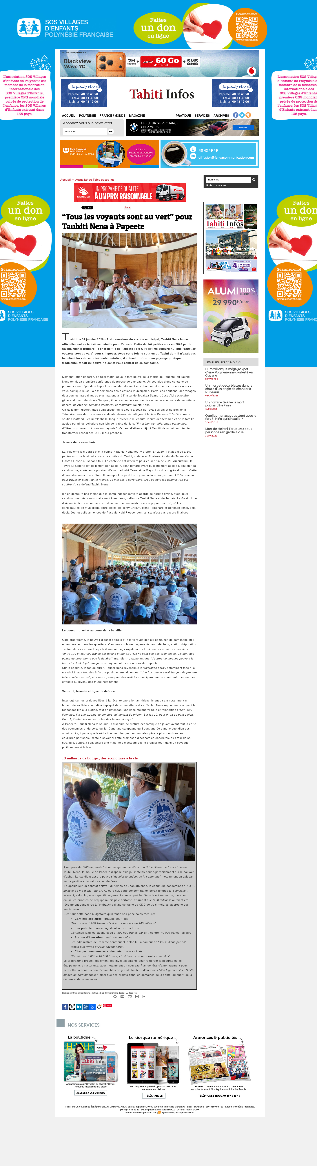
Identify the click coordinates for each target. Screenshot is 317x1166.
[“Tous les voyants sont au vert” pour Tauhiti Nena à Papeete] (129, 234)
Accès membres (134, 1112)
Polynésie (87, 115)
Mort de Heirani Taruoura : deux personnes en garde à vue (228, 430)
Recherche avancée (216, 185)
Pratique (183, 115)
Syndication (168, 1112)
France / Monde (112, 115)
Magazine (137, 115)
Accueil (68, 115)
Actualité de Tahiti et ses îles (94, 179)
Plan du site (150, 1112)
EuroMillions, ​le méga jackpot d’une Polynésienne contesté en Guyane (229, 372)
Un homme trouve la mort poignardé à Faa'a (224, 404)
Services (202, 115)
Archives (221, 115)
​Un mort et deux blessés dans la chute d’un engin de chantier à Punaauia (228, 389)
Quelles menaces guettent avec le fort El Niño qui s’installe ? (230, 417)
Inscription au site (185, 1112)
